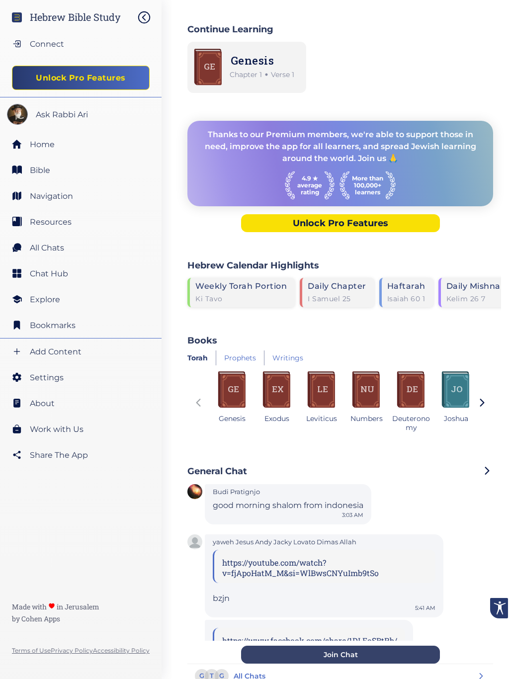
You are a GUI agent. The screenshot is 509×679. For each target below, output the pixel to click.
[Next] (482, 404)
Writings (287, 357)
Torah (197, 357)
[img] (149, 17)
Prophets (240, 357)
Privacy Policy (72, 650)
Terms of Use (31, 650)
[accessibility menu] (499, 608)
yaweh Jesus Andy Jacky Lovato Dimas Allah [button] (284, 542)
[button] (194, 492)
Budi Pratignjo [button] (236, 492)
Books (202, 340)
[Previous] (198, 404)
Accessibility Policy (121, 650)
